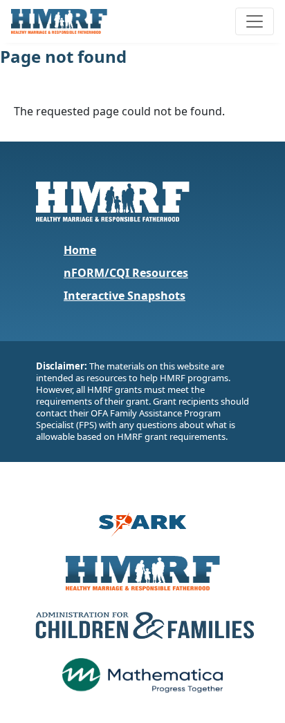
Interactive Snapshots (124, 295)
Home (80, 250)
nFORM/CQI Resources (126, 272)
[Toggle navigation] (254, 21)
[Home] (64, 21)
